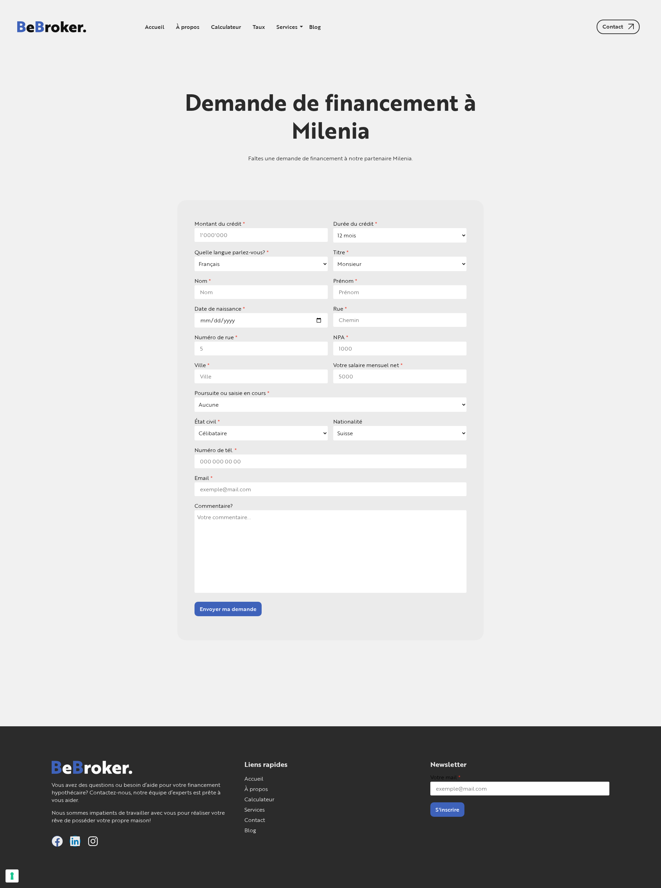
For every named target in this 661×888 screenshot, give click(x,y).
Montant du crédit (218, 223)
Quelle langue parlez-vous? (230, 252)
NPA (339, 337)
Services (286, 27)
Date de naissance (218, 308)
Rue (338, 308)
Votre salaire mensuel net (366, 365)
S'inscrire (447, 809)
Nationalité (347, 421)
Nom (201, 280)
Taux (259, 27)
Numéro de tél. (214, 450)
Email (202, 478)
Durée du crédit (353, 223)
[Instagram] (92, 841)
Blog (315, 27)
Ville (200, 365)
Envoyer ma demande (228, 609)
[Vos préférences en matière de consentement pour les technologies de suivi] (12, 875)
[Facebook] (57, 841)
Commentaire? (214, 506)
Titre (339, 252)
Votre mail (443, 777)
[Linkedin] (75, 841)
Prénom (343, 280)
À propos (187, 27)
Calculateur (226, 27)
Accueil (154, 27)
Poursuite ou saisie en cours (230, 393)
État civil (205, 421)
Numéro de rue (214, 337)
